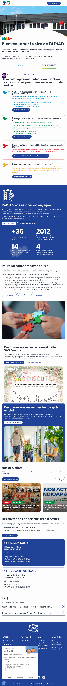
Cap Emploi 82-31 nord (26, 641)
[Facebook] (43, 677)
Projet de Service (42, 643)
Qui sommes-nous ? (9, 640)
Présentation (41, 640)
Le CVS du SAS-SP (42, 649)
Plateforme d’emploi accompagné (57, 648)
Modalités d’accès (43, 645)
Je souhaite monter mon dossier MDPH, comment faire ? (27, 607)
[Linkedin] (38, 677)
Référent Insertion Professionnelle (57, 644)
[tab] (33, 606)
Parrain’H (54, 640)
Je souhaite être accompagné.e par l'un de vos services (26, 613)
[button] (57, 479)
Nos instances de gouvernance (8, 644)
